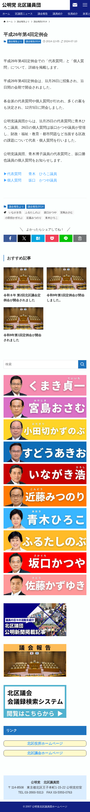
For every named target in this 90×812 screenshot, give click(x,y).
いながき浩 (15, 212)
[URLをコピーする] (79, 238)
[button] (10, 238)
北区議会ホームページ (45, 753)
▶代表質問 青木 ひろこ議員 (30, 174)
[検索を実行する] (82, 364)
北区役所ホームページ (45, 743)
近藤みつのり (33, 217)
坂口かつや (50, 212)
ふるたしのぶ (32, 212)
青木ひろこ (51, 217)
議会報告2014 (33, 41)
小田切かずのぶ (14, 217)
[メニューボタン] (85, 5)
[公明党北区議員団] (21, 5)
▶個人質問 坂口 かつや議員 (30, 180)
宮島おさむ (66, 212)
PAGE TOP (83, 784)
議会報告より (15, 41)
